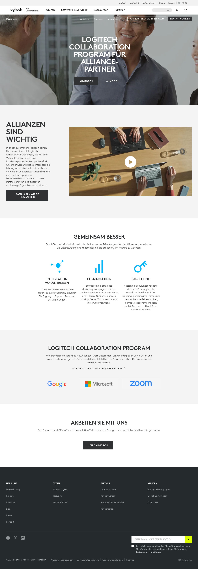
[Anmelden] (188, 539)
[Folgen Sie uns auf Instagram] (23, 538)
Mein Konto (177, 10)
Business (11, 19)
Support (171, 3)
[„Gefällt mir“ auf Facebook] (8, 538)
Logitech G (134, 3)
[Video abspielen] (130, 162)
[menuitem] (84, 18)
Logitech (122, 3)
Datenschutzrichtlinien (148, 552)
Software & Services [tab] (74, 10)
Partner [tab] (120, 10)
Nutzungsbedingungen (62, 559)
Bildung (162, 3)
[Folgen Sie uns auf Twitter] (15, 538)
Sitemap (130, 559)
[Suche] (162, 10)
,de (184, 3)
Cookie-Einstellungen (112, 559)
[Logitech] (26, 9)
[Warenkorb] (185, 10)
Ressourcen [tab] (100, 10)
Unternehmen (149, 3)
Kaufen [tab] (50, 10)
